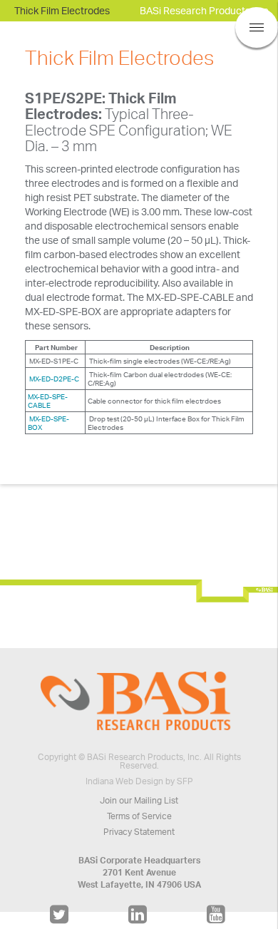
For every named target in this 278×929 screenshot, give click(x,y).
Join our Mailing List (139, 800)
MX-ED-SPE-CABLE (48, 400)
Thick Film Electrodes (62, 10)
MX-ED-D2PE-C (53, 378)
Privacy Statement (139, 831)
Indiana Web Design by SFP (139, 781)
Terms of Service (139, 816)
